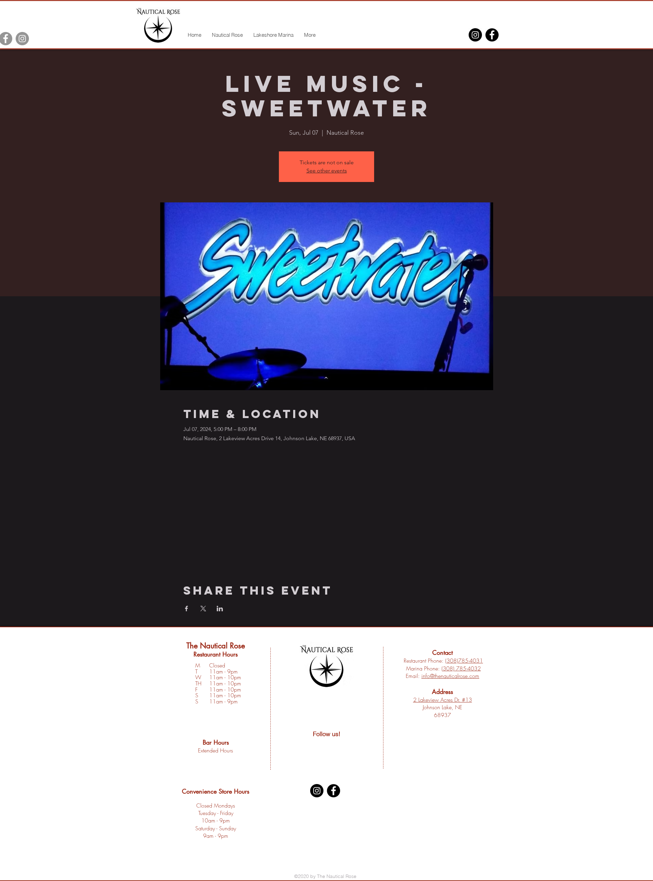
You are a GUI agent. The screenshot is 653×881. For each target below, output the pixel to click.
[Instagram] (22, 38)
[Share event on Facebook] (186, 608)
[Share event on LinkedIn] (220, 608)
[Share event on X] (203, 608)
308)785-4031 (465, 660)
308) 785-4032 (462, 668)
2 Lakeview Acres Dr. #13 (442, 699)
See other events (326, 170)
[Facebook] (492, 34)
